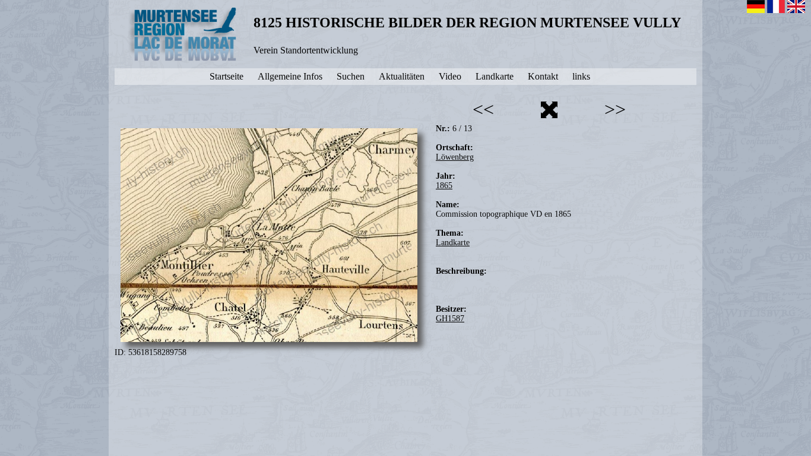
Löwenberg (455, 157)
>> (615, 109)
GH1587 (450, 318)
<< (483, 109)
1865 (444, 185)
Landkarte (453, 242)
